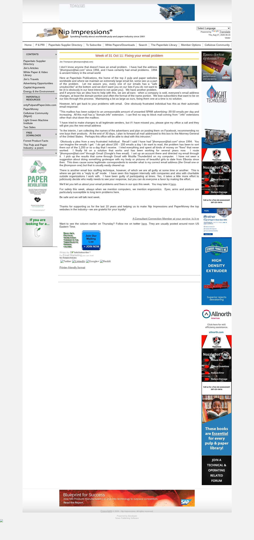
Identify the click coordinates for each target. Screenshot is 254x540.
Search (143, 44)
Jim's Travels (31, 79)
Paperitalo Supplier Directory (65, 44)
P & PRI (40, 44)
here (173, 184)
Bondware (132, 516)
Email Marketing (72, 255)
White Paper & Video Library (35, 74)
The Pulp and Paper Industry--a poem (35, 146)
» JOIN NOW (91, 246)
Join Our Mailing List (91, 238)
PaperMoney (30, 109)
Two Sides (29, 127)
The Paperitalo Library (164, 44)
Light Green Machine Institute (35, 122)
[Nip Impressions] (91, 38)
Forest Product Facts (35, 140)
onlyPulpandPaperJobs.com (39, 104)
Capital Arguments (34, 87)
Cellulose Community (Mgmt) (35, 115)
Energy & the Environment (38, 91)
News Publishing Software (127, 518)
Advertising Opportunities (38, 83)
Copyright (106, 511)
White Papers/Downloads (120, 44)
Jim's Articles (30, 68)
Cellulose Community (217, 44)
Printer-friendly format (72, 267)
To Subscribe (93, 44)
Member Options (191, 44)
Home (28, 44)
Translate (224, 31)
